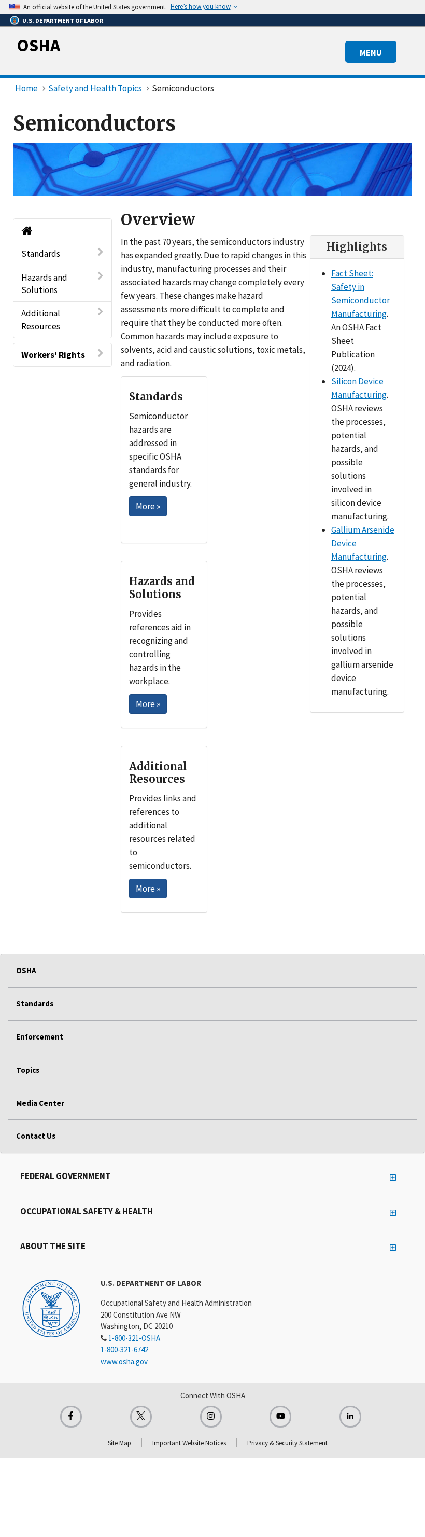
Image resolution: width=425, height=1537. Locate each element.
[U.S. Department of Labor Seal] (51, 1308)
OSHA (38, 45)
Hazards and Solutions (44, 284)
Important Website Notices (189, 1442)
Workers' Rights (53, 355)
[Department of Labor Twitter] (141, 1417)
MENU (371, 52)
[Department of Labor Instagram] (211, 1417)
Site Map (119, 1442)
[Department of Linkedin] (350, 1417)
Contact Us (35, 1136)
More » (148, 506)
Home (26, 88)
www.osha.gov (124, 1361)
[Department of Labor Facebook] (71, 1417)
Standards (40, 253)
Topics (27, 1070)
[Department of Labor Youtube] (280, 1417)
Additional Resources (40, 319)
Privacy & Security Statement (287, 1442)
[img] (212, 169)
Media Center (40, 1103)
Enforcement (39, 1037)
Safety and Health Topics (95, 88)
